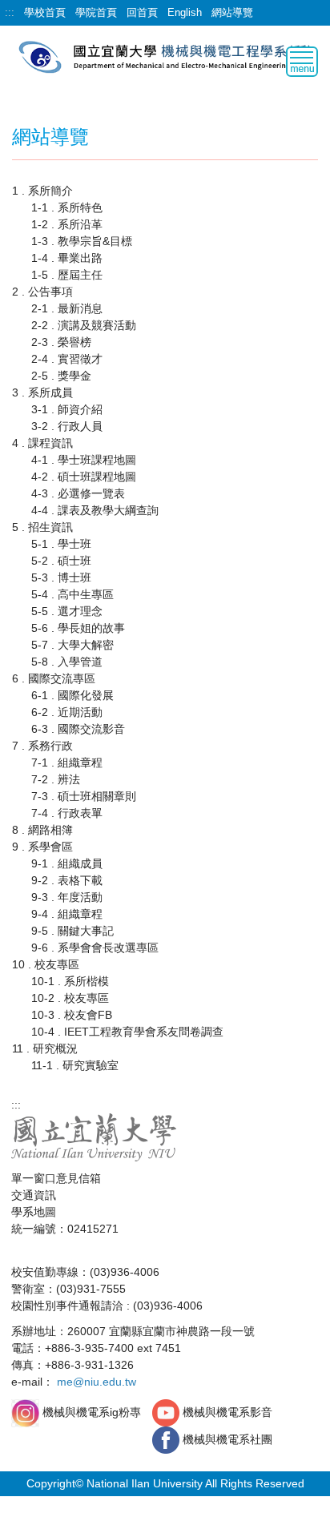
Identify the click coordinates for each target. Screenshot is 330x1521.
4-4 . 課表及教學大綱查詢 (95, 510)
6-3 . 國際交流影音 (78, 728)
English (184, 12)
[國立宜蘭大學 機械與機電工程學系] (165, 55)
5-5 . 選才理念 (67, 611)
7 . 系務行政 (42, 745)
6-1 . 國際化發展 (72, 695)
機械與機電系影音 (227, 1412)
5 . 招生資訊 (42, 527)
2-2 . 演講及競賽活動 (83, 325)
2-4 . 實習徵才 (67, 358)
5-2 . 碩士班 (61, 560)
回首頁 (142, 12)
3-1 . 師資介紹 (67, 409)
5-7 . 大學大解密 (72, 644)
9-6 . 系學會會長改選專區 (95, 947)
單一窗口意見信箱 (56, 1178)
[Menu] (302, 61)
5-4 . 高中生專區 (72, 594)
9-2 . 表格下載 (67, 880)
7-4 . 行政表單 (67, 813)
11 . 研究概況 (45, 1048)
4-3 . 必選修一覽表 (78, 493)
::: (9, 12)
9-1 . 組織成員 (67, 863)
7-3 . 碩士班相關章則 (83, 796)
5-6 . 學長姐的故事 (78, 628)
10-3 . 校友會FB (71, 1014)
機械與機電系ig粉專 (90, 1412)
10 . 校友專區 (45, 964)
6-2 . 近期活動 (67, 712)
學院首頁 (96, 12)
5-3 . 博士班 (61, 577)
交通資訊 (33, 1195)
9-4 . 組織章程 (67, 913)
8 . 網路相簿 (42, 829)
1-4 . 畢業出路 (67, 257)
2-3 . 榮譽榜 (61, 342)
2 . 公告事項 (42, 291)
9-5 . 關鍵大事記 (72, 930)
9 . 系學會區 (42, 846)
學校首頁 (45, 12)
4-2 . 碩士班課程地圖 (83, 476)
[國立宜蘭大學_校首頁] (94, 1136)
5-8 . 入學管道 (67, 661)
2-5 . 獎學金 (61, 375)
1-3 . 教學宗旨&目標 (81, 241)
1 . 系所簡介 (42, 190)
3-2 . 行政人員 (67, 426)
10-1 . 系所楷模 (70, 981)
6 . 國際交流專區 (53, 678)
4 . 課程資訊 (42, 443)
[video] (167, 1412)
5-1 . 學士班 (61, 543)
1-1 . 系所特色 (67, 207)
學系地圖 (33, 1211)
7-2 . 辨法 (55, 779)
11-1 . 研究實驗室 (75, 1065)
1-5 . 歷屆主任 (67, 274)
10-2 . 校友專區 (70, 998)
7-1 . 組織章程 (67, 762)
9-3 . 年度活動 (67, 897)
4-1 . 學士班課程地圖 (83, 459)
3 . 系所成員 (42, 392)
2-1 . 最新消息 (67, 308)
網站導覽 (232, 12)
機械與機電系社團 (227, 1439)
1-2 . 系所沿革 (67, 224)
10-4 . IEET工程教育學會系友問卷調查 (127, 1031)
